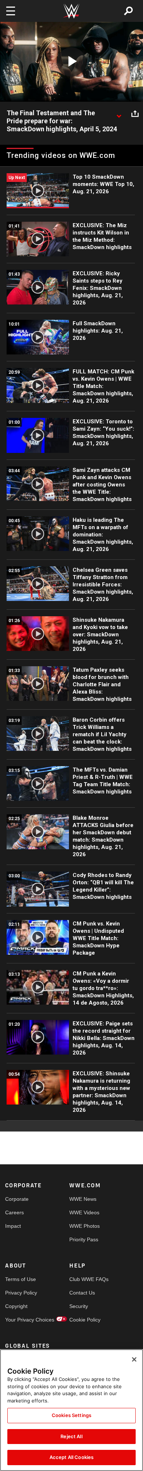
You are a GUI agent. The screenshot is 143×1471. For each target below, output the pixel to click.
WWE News (82, 1199)
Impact (13, 1226)
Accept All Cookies (72, 1457)
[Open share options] (135, 113)
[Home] (71, 11)
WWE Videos (84, 1212)
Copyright (16, 1306)
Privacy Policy (21, 1293)
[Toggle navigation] (11, 11)
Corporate (17, 1199)
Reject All (71, 1436)
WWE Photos (84, 1226)
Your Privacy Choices (21, 1320)
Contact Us (82, 1293)
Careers (14, 1212)
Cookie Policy (84, 1320)
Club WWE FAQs (85, 1279)
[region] (71, 1410)
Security (78, 1306)
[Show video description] (119, 113)
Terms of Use (20, 1279)
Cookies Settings (71, 1415)
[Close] (134, 1359)
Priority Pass (83, 1239)
